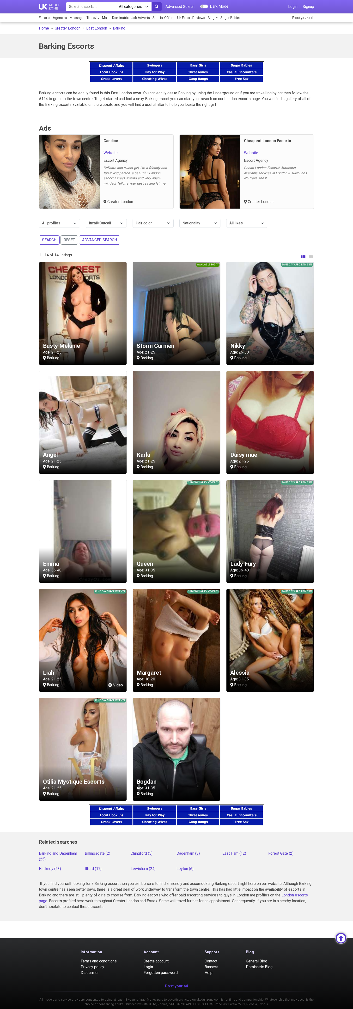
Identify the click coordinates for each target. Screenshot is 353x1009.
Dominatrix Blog (259, 967)
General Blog (256, 961)
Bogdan (147, 781)
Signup (308, 6)
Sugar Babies (230, 18)
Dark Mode (219, 6)
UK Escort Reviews (191, 18)
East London (96, 28)
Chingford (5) (141, 853)
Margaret (149, 672)
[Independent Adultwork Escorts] (49, 7)
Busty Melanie (61, 345)
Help (209, 972)
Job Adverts (140, 18)
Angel (50, 454)
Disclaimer (90, 972)
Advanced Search (180, 6)
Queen (145, 563)
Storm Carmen (155, 345)
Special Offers (163, 18)
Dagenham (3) (188, 853)
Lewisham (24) (143, 868)
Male (106, 18)
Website (110, 152)
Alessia (240, 672)
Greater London (67, 28)
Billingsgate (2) (97, 853)
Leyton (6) (185, 868)
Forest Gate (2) (280, 853)
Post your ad (302, 18)
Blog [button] (211, 18)
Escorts (44, 18)
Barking (119, 28)
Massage (77, 18)
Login (293, 6)
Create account (156, 961)
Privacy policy (92, 967)
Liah (48, 672)
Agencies (60, 18)
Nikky (237, 345)
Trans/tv (92, 18)
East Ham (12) (234, 853)
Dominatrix (120, 18)
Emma (51, 563)
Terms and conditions (99, 961)
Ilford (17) (93, 868)
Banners (211, 967)
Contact (211, 961)
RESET (69, 240)
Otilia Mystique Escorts (73, 781)
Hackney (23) (50, 868)
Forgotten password (161, 972)
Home (44, 28)
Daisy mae (243, 454)
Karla (143, 454)
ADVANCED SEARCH (99, 240)
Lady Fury (243, 563)
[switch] (204, 6)
